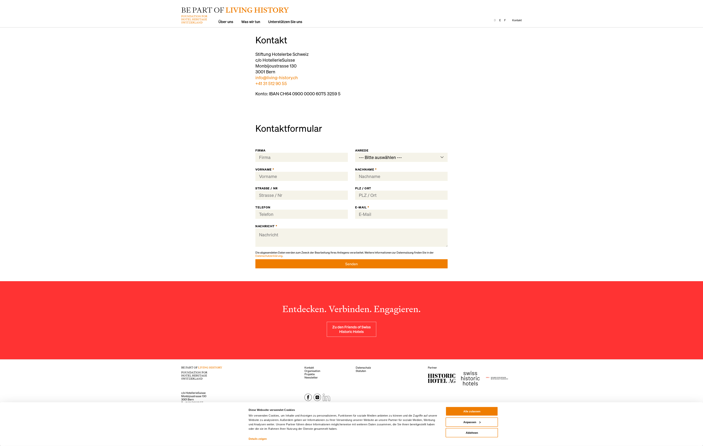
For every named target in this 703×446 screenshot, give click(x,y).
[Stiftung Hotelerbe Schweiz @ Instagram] (317, 400)
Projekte (309, 374)
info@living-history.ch (276, 77)
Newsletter (311, 377)
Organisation (312, 371)
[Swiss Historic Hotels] (470, 378)
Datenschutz (363, 367)
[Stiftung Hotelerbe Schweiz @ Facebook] (308, 400)
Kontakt (517, 20)
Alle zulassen (471, 411)
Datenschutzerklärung (268, 256)
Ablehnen (472, 432)
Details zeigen (258, 438)
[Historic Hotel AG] (442, 378)
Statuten (361, 370)
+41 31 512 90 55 (271, 83)
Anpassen (469, 421)
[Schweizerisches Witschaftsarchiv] (497, 378)
